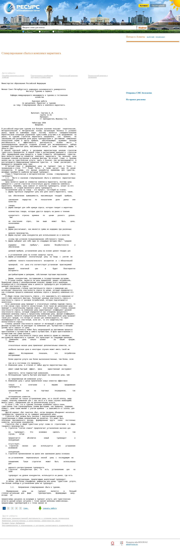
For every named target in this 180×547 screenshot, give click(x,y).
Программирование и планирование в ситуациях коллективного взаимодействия (37, 525)
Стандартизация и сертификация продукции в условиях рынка (42, 76)
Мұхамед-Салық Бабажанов (13, 523)
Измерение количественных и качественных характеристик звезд (31, 521)
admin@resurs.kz (132, 544)
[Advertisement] (63, 42)
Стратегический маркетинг (68, 75)
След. (25, 508)
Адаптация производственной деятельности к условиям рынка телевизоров (35, 518)
